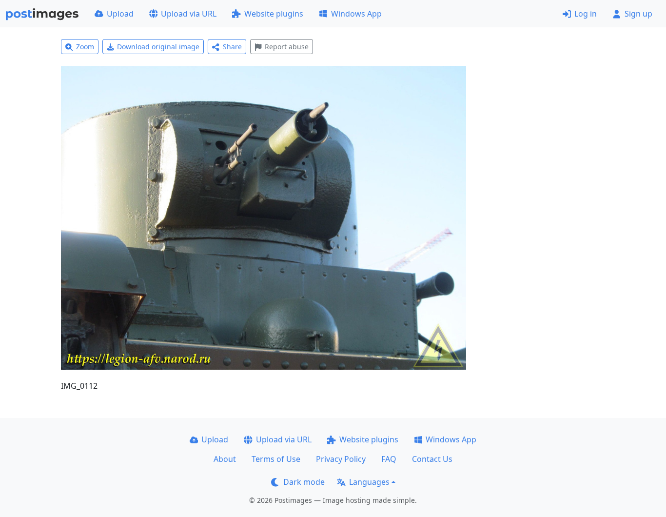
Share (232, 46)
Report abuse (287, 46)
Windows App (356, 13)
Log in (585, 13)
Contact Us (432, 459)
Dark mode (304, 482)
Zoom (85, 46)
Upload (120, 13)
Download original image (158, 46)
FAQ (388, 459)
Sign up (638, 13)
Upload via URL (188, 13)
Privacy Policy (341, 459)
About (225, 459)
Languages (369, 482)
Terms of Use (276, 459)
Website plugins (273, 13)
